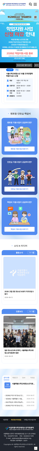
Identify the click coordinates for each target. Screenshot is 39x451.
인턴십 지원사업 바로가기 (19, 189)
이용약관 (5, 420)
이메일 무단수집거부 (30, 420)
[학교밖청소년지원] (19, 428)
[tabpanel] (19, 18)
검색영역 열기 (30, 4)
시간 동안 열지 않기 (24, 65)
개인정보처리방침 (16, 420)
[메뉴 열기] (35, 4)
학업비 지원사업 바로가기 (19, 229)
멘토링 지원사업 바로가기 (19, 149)
